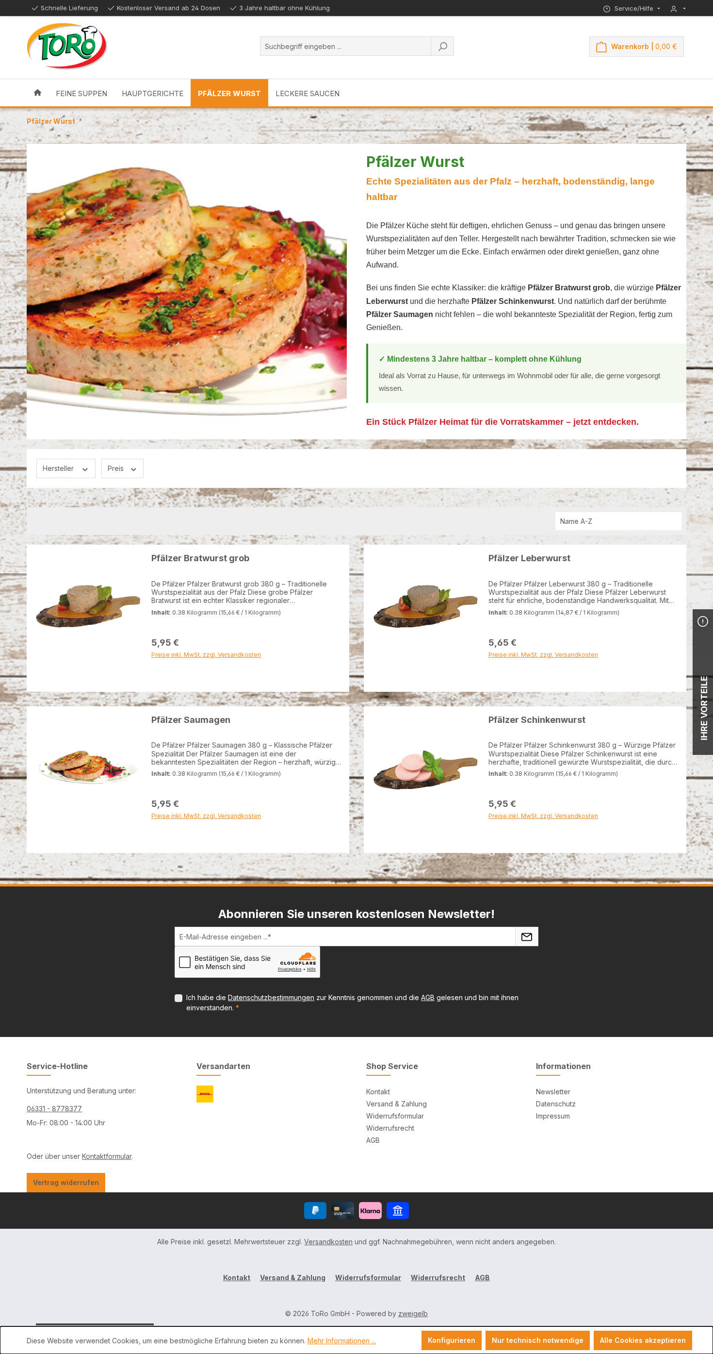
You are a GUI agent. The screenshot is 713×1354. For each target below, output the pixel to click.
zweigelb (413, 1313)
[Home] (38, 92)
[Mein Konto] (678, 8)
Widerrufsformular (395, 1116)
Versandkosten (328, 1241)
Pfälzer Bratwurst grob (200, 558)
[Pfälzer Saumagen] (88, 768)
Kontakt (378, 1091)
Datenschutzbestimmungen (271, 997)
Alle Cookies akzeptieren (643, 1340)
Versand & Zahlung (396, 1104)
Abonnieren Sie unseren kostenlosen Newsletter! (356, 914)
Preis (117, 468)
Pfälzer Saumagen (190, 720)
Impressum (553, 1116)
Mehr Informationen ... (342, 1341)
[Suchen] (442, 46)
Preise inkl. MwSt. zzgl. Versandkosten (206, 678)
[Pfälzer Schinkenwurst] (425, 768)
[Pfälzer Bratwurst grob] (88, 606)
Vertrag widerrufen (66, 1182)
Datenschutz (556, 1104)
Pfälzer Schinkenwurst (536, 720)
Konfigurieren (451, 1340)
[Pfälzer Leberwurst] (425, 606)
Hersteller (59, 468)
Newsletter (553, 1091)
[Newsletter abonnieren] (526, 936)
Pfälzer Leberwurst (529, 558)
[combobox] (345, 46)
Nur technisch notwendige (537, 1340)
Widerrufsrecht (390, 1128)
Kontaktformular (106, 1156)
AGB (428, 997)
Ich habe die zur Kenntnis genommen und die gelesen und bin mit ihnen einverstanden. (352, 1002)
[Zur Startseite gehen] (67, 46)
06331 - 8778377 (54, 1108)
